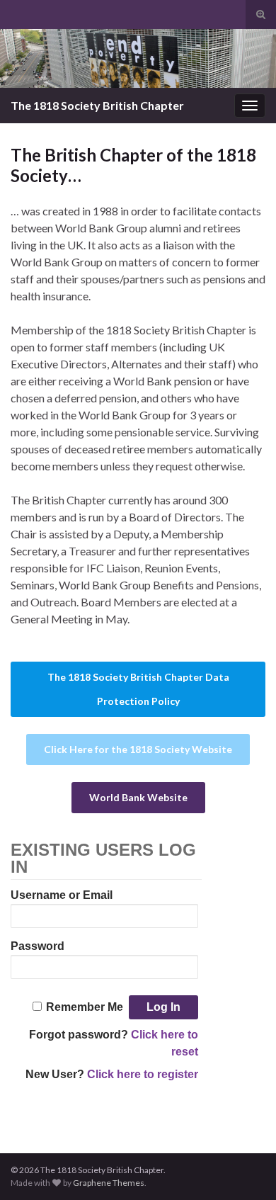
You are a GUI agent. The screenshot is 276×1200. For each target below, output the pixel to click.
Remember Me (84, 1007)
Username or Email (62, 895)
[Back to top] (244, 1168)
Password (37, 946)
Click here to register (142, 1074)
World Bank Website (138, 797)
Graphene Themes (108, 1182)
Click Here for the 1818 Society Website (138, 749)
